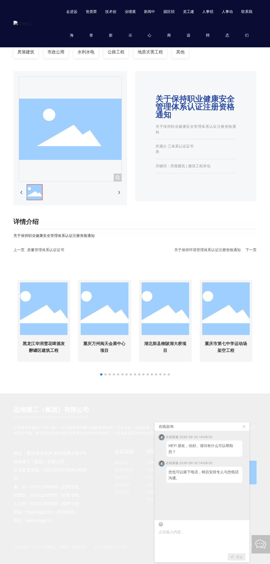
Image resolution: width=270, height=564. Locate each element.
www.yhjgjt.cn (39, 520)
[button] (101, 374)
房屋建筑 (25, 52)
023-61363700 (57, 470)
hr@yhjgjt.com (39, 512)
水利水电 (86, 52)
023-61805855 (44, 503)
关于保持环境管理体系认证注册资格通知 (207, 250)
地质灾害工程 (150, 52)
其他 (180, 52)
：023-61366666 (42, 487)
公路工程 (116, 52)
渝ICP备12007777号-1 (111, 547)
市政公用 (55, 52)
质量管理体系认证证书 (45, 250)
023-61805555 (44, 495)
